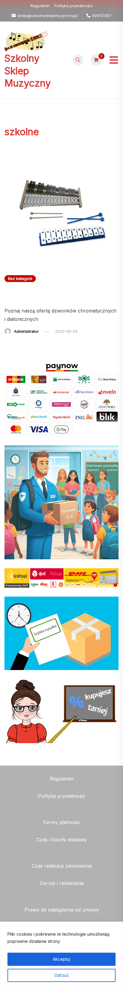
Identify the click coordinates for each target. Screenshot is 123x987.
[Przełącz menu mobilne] (114, 60)
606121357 (102, 15)
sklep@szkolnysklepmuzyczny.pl (47, 15)
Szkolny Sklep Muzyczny (27, 71)
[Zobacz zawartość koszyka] (96, 60)
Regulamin (40, 5)
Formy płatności (61, 822)
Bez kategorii (20, 278)
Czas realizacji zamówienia (62, 866)
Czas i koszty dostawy (61, 840)
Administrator (26, 331)
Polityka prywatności (73, 5)
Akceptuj (61, 959)
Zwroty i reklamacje (61, 883)
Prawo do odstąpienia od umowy (61, 910)
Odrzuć (61, 975)
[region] (61, 954)
